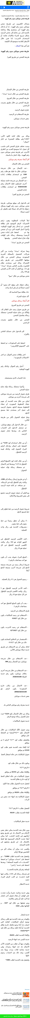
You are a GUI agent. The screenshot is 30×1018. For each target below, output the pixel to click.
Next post (27, 989)
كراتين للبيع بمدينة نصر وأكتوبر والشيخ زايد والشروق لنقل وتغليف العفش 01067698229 (12, 1000)
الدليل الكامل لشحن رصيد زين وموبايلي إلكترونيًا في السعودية (13, 993)
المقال (18, 46)
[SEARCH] (1, 7)
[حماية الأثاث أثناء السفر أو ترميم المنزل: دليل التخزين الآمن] (26, 1007)
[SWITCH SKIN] (4, 7)
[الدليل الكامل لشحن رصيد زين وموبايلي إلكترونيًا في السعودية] (26, 994)
